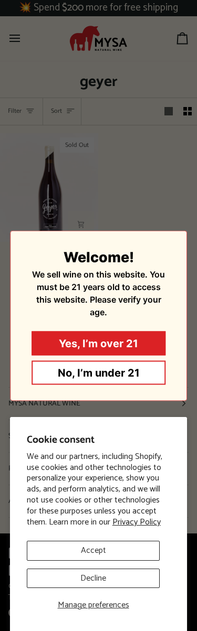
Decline (93, 578)
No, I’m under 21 (99, 372)
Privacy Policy (136, 522)
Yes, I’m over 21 (98, 343)
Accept (93, 550)
